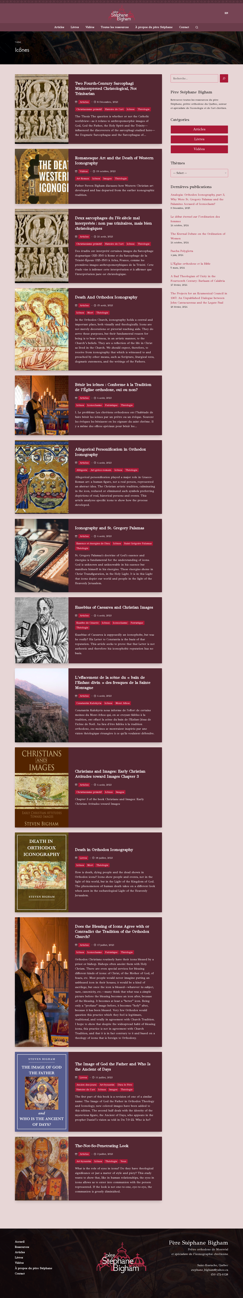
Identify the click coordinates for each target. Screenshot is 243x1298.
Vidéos (89, 27)
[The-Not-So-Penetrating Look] (41, 1169)
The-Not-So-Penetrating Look (102, 1145)
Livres (75, 27)
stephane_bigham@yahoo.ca (209, 1270)
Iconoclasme (94, 405)
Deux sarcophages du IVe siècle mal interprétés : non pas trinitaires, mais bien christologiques (113, 223)
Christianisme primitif (89, 109)
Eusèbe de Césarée (87, 622)
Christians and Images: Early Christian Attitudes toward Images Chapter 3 (110, 774)
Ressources (22, 1247)
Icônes (130, 109)
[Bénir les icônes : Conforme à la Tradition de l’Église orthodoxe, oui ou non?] (41, 405)
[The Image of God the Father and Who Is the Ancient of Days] (41, 1092)
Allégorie (81, 470)
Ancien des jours (86, 1084)
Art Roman (82, 178)
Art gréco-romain (101, 470)
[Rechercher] (224, 78)
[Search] (197, 27)
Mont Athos (123, 703)
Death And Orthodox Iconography (106, 297)
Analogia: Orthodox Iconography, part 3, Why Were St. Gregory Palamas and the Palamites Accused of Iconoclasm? (198, 199)
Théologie (144, 109)
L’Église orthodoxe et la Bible (190, 263)
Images (107, 178)
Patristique (111, 405)
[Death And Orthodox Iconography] (41, 329)
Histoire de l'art (114, 109)
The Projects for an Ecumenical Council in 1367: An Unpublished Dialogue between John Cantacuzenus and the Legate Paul (199, 298)
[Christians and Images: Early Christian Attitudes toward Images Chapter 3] (41, 787)
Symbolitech (95, 1292)
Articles (59, 27)
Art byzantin (107, 1084)
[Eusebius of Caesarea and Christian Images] (41, 630)
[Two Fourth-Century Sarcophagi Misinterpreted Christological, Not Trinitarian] (41, 109)
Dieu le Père (125, 1084)
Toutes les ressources (115, 27)
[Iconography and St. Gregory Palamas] (41, 555)
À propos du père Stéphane (154, 27)
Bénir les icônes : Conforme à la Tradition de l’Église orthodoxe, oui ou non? (113, 387)
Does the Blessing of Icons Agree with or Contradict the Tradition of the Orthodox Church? (112, 931)
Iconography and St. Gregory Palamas (109, 527)
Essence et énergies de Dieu (93, 543)
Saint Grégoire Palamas (138, 543)
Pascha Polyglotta (182, 251)
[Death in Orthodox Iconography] (41, 872)
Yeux (123, 1161)
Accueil (19, 1241)
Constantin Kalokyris (88, 703)
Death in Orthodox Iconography (104, 849)
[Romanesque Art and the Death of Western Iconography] (41, 176)
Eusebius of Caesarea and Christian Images (114, 607)
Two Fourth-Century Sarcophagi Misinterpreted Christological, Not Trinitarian (106, 88)
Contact (184, 27)
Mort (90, 312)
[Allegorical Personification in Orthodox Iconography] (41, 477)
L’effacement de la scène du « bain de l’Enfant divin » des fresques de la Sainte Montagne (112, 682)
